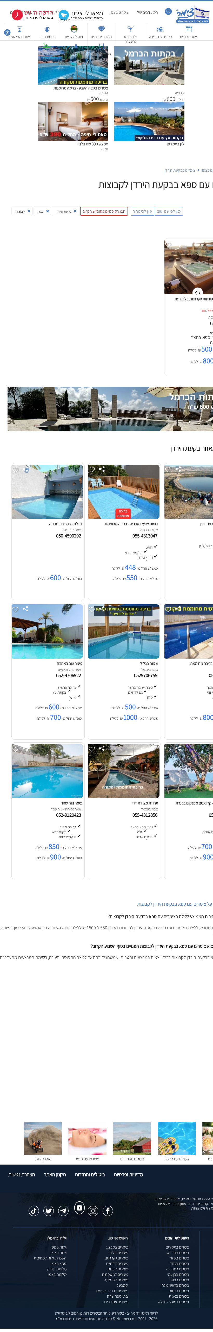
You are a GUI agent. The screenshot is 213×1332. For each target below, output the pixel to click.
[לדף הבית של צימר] (193, 22)
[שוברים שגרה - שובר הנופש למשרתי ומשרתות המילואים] (74, 31)
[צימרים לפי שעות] (19, 31)
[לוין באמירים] (149, 104)
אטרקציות (46, 53)
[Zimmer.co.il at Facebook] (108, 1208)
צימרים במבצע (117, 1247)
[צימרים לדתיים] (101, 48)
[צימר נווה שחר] (46, 797)
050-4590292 (69, 535)
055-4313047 (145, 535)
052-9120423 (69, 814)
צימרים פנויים (189, 36)
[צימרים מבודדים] (132, 1153)
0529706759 (146, 675)
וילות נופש (58, 1247)
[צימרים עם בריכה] (160, 31)
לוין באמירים (175, 144)
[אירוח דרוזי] (47, 31)
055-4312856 (145, 814)
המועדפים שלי (147, 12)
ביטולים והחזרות (90, 1174)
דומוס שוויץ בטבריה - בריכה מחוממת (131, 524)
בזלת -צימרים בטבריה (65, 524)
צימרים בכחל (179, 1263)
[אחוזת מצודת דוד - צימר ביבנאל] (123, 797)
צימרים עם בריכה (160, 36)
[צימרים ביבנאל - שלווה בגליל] (123, 657)
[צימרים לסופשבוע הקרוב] (28, 19)
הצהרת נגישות (21, 1174)
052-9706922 (69, 675)
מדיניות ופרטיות (128, 1174)
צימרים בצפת (179, 1280)
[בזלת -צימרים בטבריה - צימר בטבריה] (46, 517)
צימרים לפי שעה (116, 1280)
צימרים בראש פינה (175, 1285)
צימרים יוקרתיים (101, 36)
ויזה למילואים (74, 36)
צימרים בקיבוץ (74, 53)
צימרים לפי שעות (19, 36)
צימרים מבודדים (132, 1159)
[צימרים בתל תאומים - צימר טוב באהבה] (46, 657)
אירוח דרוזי (47, 36)
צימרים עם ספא (87, 1159)
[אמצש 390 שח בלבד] (73, 104)
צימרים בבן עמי (178, 1274)
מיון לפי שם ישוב (169, 211)
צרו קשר (64, 19)
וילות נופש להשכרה (130, 39)
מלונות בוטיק (56, 1269)
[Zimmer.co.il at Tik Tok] (34, 1208)
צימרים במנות (179, 1296)
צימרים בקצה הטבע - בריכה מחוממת (81, 88)
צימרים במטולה (177, 1269)
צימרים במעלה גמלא (173, 1301)
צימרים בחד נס (178, 1252)
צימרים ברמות (179, 1291)
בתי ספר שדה (117, 1296)
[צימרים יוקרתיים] (101, 31)
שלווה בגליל (149, 663)
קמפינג (122, 1285)
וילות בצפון (58, 1252)
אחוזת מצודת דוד (144, 803)
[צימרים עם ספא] (87, 1153)
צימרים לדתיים (101, 53)
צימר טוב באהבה (69, 663)
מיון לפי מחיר (142, 211)
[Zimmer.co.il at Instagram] (93, 1208)
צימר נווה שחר (71, 803)
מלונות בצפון (57, 1274)
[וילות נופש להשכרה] (131, 31)
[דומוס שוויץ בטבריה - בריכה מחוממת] (123, 517)
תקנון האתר (55, 1174)
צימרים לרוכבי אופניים (112, 1291)
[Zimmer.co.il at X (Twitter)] (48, 1208)
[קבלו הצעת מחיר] (78, 19)
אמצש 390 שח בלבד (92, 144)
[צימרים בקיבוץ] (74, 48)
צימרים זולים (118, 1252)
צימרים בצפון (119, 12)
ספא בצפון (58, 1263)
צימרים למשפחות (115, 1274)
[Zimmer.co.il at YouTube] (78, 1203)
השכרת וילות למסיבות (50, 1258)
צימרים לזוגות (118, 1269)
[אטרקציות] (46, 48)
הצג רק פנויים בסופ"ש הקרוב (104, 211)
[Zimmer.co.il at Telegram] (63, 1208)
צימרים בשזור (179, 1258)
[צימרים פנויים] (189, 31)
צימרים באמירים (177, 1247)
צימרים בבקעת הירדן (179, 170)
